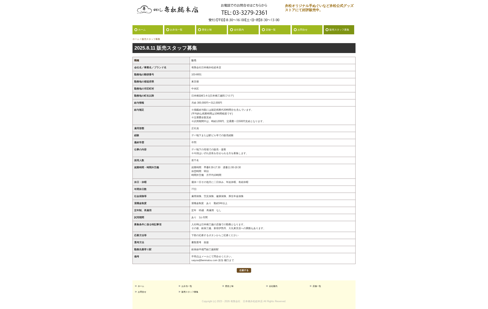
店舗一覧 (271, 29)
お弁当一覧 (176, 29)
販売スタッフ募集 (339, 29)
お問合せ (302, 29)
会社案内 (239, 29)
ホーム (142, 29)
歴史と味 (207, 29)
